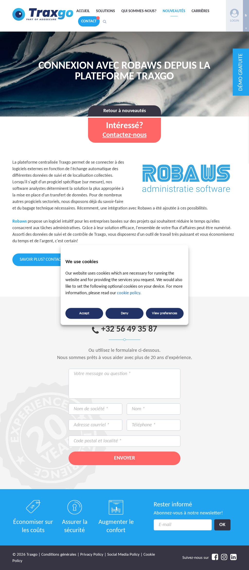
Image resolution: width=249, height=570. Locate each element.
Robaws (19, 221)
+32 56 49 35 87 (129, 329)
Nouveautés (174, 11)
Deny (124, 313)
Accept (84, 313)
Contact (89, 21)
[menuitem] (246, 16)
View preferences (164, 313)
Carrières (200, 11)
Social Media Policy (123, 555)
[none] (246, 16)
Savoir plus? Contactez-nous (49, 259)
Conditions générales (58, 555)
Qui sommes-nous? (138, 11)
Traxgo (42, 14)
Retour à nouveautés (124, 111)
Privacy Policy (91, 555)
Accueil (83, 11)
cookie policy (128, 293)
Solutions (105, 11)
